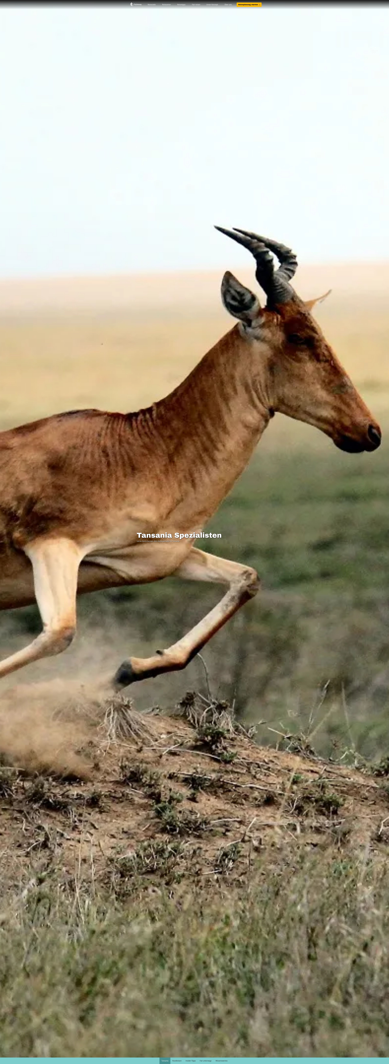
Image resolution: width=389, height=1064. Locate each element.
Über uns (228, 4)
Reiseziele (152, 4)
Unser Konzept (212, 4)
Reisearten (166, 4)
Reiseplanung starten (248, 4)
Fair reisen (196, 4)
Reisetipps (181, 4)
